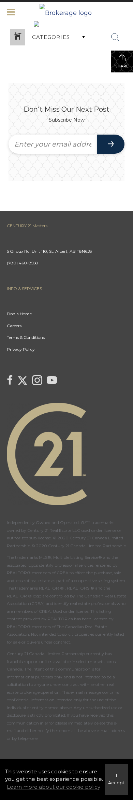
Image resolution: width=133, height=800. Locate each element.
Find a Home (19, 313)
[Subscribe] (110, 144)
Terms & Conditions (26, 337)
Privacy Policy (21, 349)
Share (122, 66)
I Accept (116, 779)
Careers (14, 325)
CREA (63, 572)
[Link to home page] (66, 11)
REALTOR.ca (60, 618)
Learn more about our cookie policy (53, 787)
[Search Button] (115, 37)
